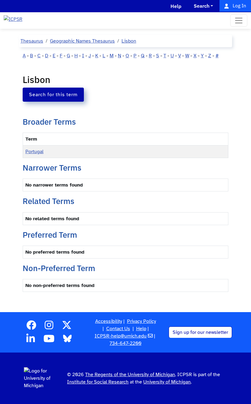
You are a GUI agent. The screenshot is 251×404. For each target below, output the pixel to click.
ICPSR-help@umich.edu (121, 336)
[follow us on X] (66, 327)
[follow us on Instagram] (49, 327)
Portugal (34, 152)
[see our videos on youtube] (49, 341)
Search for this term (53, 95)
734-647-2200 (125, 343)
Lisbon (129, 41)
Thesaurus (32, 41)
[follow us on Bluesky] (67, 341)
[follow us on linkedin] (31, 341)
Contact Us (118, 329)
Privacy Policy (141, 321)
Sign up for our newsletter (200, 332)
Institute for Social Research (98, 382)
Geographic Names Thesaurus (82, 41)
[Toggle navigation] (238, 20)
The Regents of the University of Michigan (130, 375)
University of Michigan (167, 382)
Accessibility (108, 321)
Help (141, 329)
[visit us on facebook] (31, 327)
